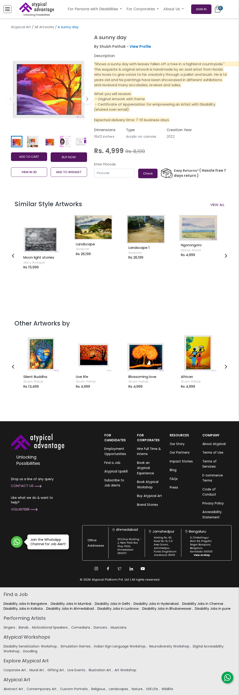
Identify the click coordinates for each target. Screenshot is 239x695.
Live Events (76, 670)
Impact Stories (181, 461)
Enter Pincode (105, 164)
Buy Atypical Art (149, 496)
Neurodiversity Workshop (169, 646)
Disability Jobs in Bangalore (26, 603)
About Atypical (214, 444)
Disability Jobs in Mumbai (71, 603)
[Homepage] (36, 9)
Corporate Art (15, 670)
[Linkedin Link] (131, 568)
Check (148, 173)
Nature (138, 689)
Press (174, 487)
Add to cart (29, 157)
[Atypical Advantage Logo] (37, 441)
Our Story (177, 444)
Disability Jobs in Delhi (113, 603)
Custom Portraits (74, 689)
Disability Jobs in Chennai (203, 603)
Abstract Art (14, 689)
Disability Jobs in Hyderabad (156, 603)
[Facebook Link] (107, 568)
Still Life (152, 689)
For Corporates (141, 9)
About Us (172, 9)
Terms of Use (212, 452)
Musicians (119, 627)
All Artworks (44, 26)
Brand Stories (147, 505)
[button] (87, 99)
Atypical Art (21, 26)
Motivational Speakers (50, 627)
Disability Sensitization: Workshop (31, 646)
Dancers (101, 627)
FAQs (174, 479)
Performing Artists (25, 618)
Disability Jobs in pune (213, 608)
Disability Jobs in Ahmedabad (70, 608)
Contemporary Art (42, 689)
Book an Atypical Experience (145, 468)
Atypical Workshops (27, 637)
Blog (173, 470)
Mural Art (37, 670)
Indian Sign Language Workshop (120, 646)
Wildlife (168, 689)
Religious (98, 689)
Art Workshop (126, 670)
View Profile (140, 46)
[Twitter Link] (119, 568)
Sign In (201, 9)
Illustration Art (100, 670)
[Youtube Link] (143, 568)
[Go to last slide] (13, 255)
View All (217, 204)
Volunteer (21, 509)
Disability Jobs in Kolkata (24, 608)
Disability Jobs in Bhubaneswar (167, 608)
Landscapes (119, 689)
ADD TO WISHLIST (68, 172)
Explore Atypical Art (26, 660)
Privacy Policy (213, 503)
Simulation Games (75, 646)
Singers (10, 627)
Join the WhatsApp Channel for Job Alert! (48, 541)
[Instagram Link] (96, 568)
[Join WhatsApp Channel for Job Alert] (17, 542)
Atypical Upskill (116, 471)
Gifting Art (56, 670)
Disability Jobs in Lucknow (118, 608)
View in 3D (29, 172)
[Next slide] (225, 255)
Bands (24, 627)
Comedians (81, 627)
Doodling (30, 651)
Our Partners (180, 452)
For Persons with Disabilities (93, 9)
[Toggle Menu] (7, 9)
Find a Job (112, 463)
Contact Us (23, 485)
